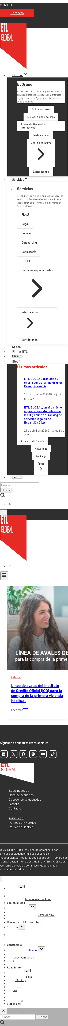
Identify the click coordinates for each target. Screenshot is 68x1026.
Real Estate (14, 967)
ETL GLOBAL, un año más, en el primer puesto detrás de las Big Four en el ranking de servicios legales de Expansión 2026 (43, 414)
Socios (16, 347)
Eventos (17, 477)
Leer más (19, 710)
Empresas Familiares (20, 957)
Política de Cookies (21, 827)
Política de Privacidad (22, 822)
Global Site (7, 5)
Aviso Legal (16, 818)
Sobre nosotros (19, 790)
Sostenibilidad (16, 902)
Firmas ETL (20, 351)
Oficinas (17, 356)
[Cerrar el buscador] (3, 1011)
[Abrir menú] (4, 575)
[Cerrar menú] (1, 879)
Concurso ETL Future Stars (24, 922)
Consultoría (14, 944)
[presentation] (37, 628)
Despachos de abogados (25, 799)
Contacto (17, 13)
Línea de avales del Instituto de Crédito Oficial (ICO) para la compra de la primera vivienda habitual (37, 693)
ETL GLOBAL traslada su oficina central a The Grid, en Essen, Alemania (43, 382)
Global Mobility (16, 980)
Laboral (16, 677)
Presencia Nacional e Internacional (29, 899)
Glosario (14, 804)
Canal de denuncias (21, 795)
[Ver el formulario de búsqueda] (3, 512)
